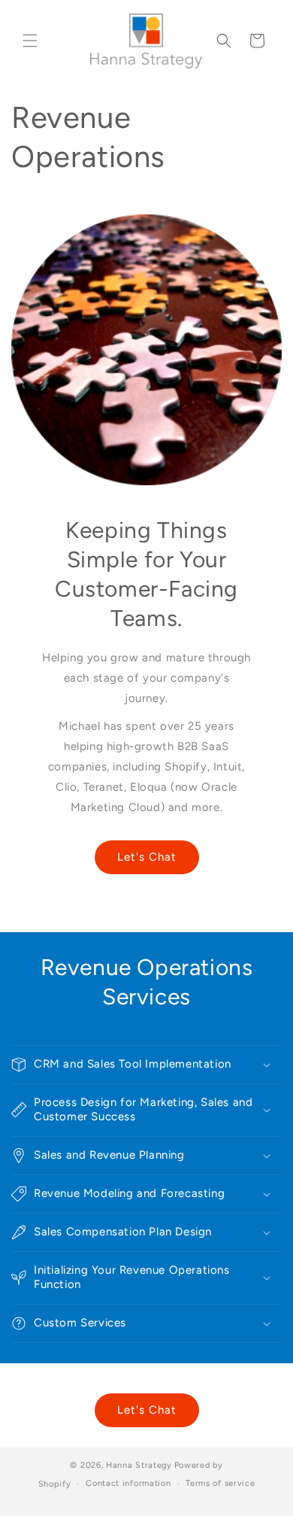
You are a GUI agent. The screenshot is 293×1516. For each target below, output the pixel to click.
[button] (30, 40)
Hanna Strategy (139, 1465)
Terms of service (220, 1483)
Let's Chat (147, 857)
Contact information (128, 1483)
